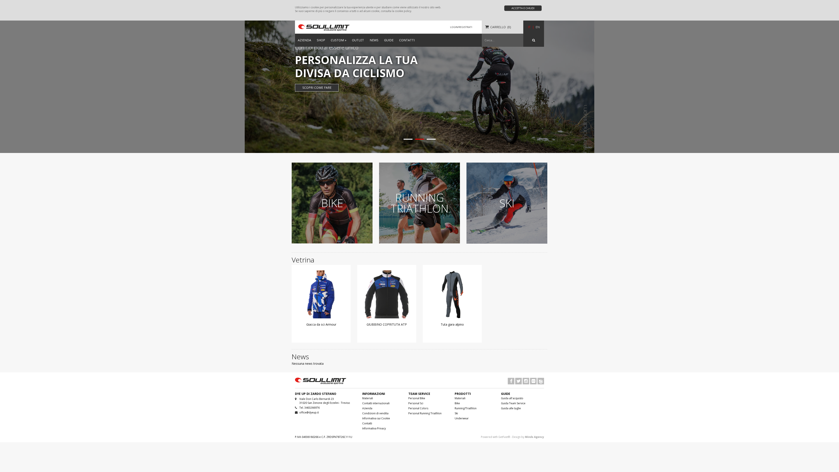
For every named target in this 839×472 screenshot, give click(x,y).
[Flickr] (533, 381)
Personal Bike (416, 398)
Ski (456, 413)
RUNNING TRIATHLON (420, 203)
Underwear (462, 418)
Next (834, 78)
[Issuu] (540, 381)
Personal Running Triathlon (425, 413)
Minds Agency (534, 437)
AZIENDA (304, 40)
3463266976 (312, 408)
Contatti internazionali (376, 403)
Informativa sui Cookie (376, 418)
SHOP (321, 40)
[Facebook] (511, 381)
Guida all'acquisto (512, 398)
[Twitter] (518, 381)
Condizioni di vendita (375, 413)
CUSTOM (338, 40)
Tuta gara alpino (452, 324)
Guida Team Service (513, 403)
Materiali (367, 398)
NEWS (374, 40)
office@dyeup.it (309, 412)
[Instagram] (526, 381)
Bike (457, 403)
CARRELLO (498, 27)
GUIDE (388, 40)
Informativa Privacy (374, 428)
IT (529, 27)
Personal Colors (418, 408)
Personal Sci (415, 403)
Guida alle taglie (511, 408)
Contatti (367, 423)
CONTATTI (407, 40)
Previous (4, 78)
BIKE (332, 203)
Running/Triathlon (466, 408)
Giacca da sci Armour (321, 324)
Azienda (367, 408)
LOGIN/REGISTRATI (461, 27)
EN (538, 27)
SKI (507, 203)
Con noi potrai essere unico (326, 47)
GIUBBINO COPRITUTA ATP (387, 324)
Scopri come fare (316, 87)
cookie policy (403, 11)
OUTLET (358, 40)
